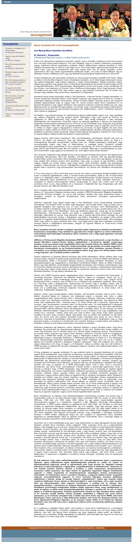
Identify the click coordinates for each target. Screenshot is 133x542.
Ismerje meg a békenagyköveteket (72, 528)
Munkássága (104, 39)
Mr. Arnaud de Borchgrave (14, 52)
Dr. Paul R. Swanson (12, 76)
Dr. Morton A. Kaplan (12, 60)
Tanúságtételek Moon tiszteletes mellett (43, 528)
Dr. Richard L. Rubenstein (14, 68)
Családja (92, 39)
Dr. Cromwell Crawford (13, 84)
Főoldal (7, 2)
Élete (76, 39)
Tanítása (83, 39)
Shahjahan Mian (11, 102)
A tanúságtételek (18, 114)
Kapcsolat (90, 528)
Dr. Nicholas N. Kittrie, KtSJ (15, 110)
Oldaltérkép (100, 528)
